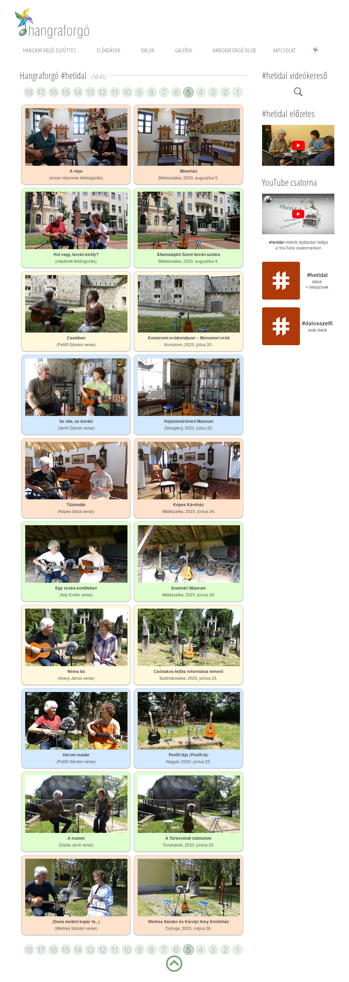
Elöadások (108, 50)
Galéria (183, 50)
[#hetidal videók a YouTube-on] (298, 298)
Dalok (147, 50)
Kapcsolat (284, 50)
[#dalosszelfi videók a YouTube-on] (298, 344)
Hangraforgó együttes (49, 50)
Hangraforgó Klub (234, 50)
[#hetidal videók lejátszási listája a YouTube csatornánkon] (298, 232)
